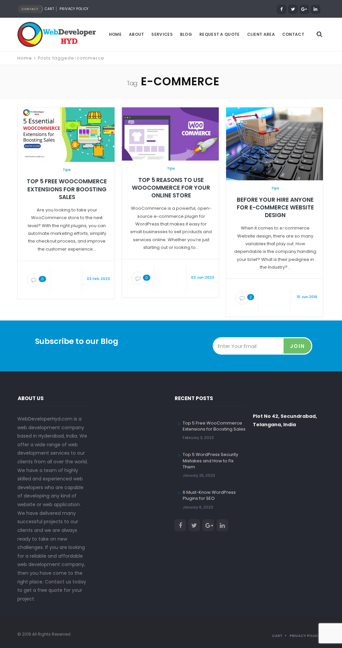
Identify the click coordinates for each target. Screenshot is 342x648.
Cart (49, 8)
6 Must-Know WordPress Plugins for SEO (209, 495)
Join (297, 346)
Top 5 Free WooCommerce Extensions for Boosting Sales (67, 189)
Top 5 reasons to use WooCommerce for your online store (171, 187)
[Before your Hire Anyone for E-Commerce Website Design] (274, 143)
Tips (67, 169)
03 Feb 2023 (98, 278)
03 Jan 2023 (202, 277)
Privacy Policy (73, 8)
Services (161, 34)
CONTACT (30, 9)
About (136, 34)
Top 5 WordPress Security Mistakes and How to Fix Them (210, 460)
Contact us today (65, 581)
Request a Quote (219, 34)
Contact (293, 34)
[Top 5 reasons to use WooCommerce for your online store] (170, 133)
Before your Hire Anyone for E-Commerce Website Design (275, 207)
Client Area (261, 34)
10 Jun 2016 (307, 296)
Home (115, 34)
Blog (186, 34)
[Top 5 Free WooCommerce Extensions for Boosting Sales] (66, 134)
